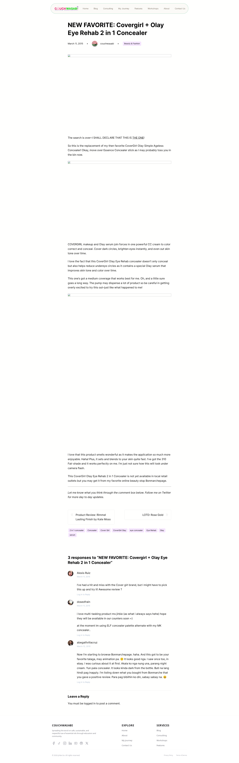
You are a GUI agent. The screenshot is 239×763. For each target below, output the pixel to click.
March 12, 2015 (83, 646)
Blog (159, 730)
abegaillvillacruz (87, 642)
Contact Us (127, 745)
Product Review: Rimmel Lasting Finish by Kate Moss (93, 517)
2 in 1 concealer (77, 530)
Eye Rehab (151, 530)
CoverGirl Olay (119, 530)
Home (124, 730)
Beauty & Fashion (132, 43)
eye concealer (136, 530)
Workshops (162, 740)
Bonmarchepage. (156, 480)
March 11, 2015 (83, 577)
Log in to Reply (83, 594)
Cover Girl (105, 530)
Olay (162, 530)
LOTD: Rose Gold (152, 515)
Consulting (162, 735)
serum (72, 535)
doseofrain (83, 601)
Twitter (166, 492)
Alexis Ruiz (83, 573)
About (124, 735)
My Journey (127, 740)
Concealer (92, 530)
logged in (90, 703)
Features (161, 745)
